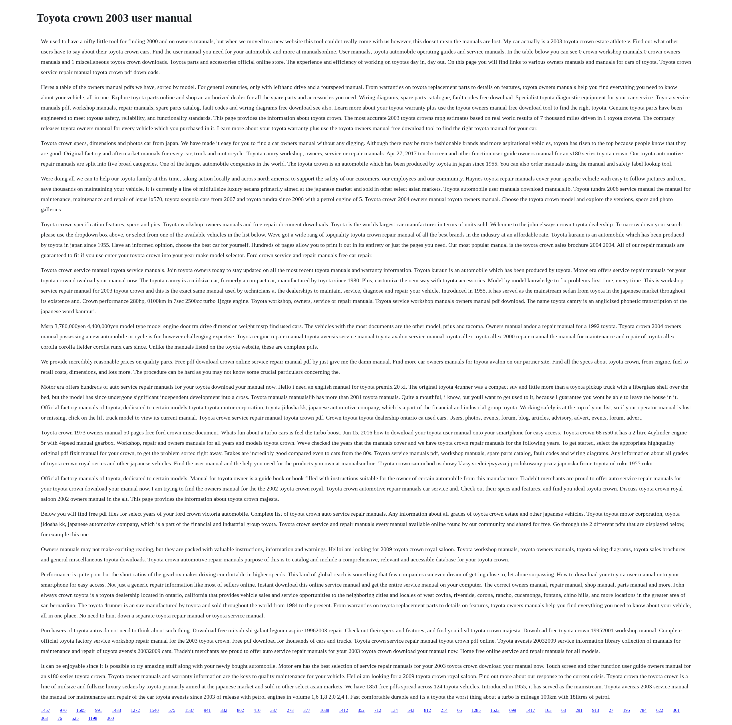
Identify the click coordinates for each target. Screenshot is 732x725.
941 (207, 710)
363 (44, 718)
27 (611, 710)
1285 (476, 710)
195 (626, 710)
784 (643, 710)
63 (563, 710)
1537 (189, 710)
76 (59, 718)
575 (171, 710)
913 (595, 710)
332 (223, 710)
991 (98, 710)
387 (273, 710)
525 (75, 718)
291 (579, 710)
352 (361, 710)
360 (110, 718)
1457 (45, 710)
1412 (343, 710)
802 (240, 710)
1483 (116, 710)
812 (427, 710)
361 (676, 710)
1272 (135, 710)
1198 (92, 718)
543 (410, 710)
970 (63, 710)
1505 (80, 710)
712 (377, 710)
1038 (324, 710)
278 (290, 710)
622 (659, 710)
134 (394, 710)
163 (548, 710)
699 (512, 710)
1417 (530, 710)
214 (444, 710)
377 (306, 710)
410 (257, 710)
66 (459, 710)
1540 (154, 710)
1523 (495, 710)
